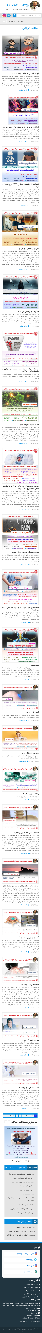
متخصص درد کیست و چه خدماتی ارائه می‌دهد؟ (20, 609)
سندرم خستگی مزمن (30, 1040)
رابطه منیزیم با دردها (31, 794)
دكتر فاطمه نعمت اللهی (31, 1284)
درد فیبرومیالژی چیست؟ (27, 1186)
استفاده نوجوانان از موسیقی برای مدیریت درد (21, 127)
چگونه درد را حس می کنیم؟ (28, 311)
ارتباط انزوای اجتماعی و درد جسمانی (24, 73)
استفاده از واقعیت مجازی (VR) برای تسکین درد (20, 185)
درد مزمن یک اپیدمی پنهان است (25, 552)
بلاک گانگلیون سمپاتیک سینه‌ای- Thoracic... (20, 1174)
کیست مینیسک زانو (28, 1194)
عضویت (18, 21)
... (4, 1116)
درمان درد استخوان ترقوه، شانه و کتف (23, 1182)
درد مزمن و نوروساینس (29, 424)
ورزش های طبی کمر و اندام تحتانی (23, 1178)
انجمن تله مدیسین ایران (31, 1290)
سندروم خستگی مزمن (30, 753)
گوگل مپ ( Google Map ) (25, 1254)
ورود (10, 21)
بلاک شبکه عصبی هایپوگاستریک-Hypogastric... (21, 1199)
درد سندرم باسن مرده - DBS (25, 1205)
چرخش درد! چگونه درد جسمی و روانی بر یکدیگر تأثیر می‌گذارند (20, 370)
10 (7, 1116)
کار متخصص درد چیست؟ (28, 1087)
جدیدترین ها (21, 1167)
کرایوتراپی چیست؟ (31, 712)
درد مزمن (35, 665)
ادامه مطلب (23, 90)
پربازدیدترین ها (10, 1167)
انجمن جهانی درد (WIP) (31, 1294)
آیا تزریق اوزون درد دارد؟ (29, 937)
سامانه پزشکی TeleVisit (30, 1287)
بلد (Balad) (30, 1266)
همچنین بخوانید (32, 1167)
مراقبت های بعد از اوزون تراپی (26, 832)
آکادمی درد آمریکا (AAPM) (30, 1297)
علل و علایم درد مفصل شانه (26, 1213)
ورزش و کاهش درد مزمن (29, 248)
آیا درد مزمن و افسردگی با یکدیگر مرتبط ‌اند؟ (21, 886)
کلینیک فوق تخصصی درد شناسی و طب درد (17, 7)
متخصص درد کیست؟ (30, 984)
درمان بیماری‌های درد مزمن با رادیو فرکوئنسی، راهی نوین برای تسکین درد (20, 487)
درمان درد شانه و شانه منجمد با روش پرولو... (21, 1209)
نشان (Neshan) (31, 1272)
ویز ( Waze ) (29, 1260)
